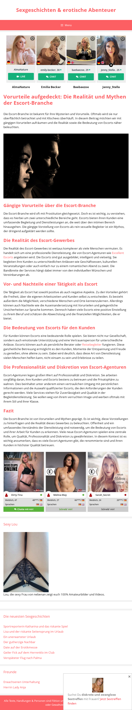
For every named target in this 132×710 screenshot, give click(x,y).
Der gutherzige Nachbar (19, 642)
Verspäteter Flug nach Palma (22, 658)
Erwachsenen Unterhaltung (21, 682)
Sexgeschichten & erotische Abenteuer (66, 9)
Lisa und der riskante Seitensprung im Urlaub (33, 631)
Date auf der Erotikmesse (20, 647)
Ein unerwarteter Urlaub (19, 637)
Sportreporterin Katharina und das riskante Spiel (35, 626)
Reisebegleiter (92, 344)
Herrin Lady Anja (14, 687)
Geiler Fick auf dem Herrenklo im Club (28, 652)
